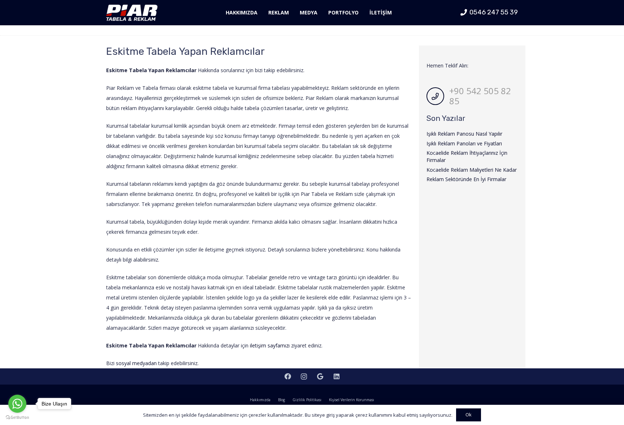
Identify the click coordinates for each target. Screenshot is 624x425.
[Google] (320, 376)
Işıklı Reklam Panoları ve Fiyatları (464, 143)
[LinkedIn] (336, 376)
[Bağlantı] (131, 13)
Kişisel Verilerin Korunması (351, 399)
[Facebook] (288, 376)
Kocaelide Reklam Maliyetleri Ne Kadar (471, 169)
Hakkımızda (260, 399)
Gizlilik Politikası (306, 399)
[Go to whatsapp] (17, 404)
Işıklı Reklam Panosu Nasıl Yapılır (464, 133)
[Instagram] (304, 376)
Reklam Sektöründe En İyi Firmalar (466, 179)
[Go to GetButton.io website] (17, 417)
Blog (281, 399)
